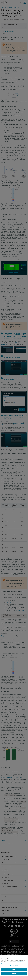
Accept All (14, 973)
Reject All (14, 969)
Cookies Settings (14, 965)
